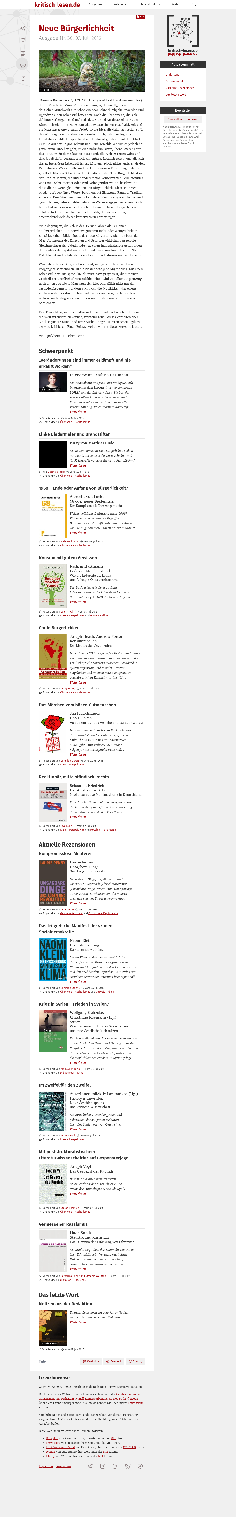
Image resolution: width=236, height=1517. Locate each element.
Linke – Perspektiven (72, 615)
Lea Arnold (67, 611)
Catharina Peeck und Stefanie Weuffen (83, 1276)
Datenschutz (63, 1466)
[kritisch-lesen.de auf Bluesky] (23, 66)
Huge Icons (53, 1442)
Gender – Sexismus (71, 913)
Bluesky (137, 1361)
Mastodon (93, 1361)
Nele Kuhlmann (70, 541)
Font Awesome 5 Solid (60, 1447)
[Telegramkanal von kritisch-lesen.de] (23, 28)
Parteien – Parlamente (103, 829)
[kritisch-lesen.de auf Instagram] (23, 41)
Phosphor (52, 1438)
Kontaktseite (135, 1403)
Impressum (46, 1466)
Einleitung (172, 74)
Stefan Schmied (70, 1208)
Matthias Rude (56, 472)
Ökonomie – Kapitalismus (75, 422)
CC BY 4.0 (129, 1447)
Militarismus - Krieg (71, 1072)
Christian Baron (70, 760)
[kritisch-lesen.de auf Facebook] (23, 78)
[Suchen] (194, 4)
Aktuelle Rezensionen (180, 88)
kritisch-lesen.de (57, 5)
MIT (113, 1438)
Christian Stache (70, 988)
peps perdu (67, 909)
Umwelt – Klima (99, 615)
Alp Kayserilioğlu (70, 1069)
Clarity (50, 1456)
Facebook (116, 1361)
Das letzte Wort (176, 94)
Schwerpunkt (174, 81)
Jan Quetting (68, 688)
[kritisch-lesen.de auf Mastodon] (23, 53)
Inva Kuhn (66, 826)
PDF (141, 16)
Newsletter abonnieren (183, 119)
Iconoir (50, 1451)
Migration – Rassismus (73, 1280)
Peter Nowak (68, 1135)
